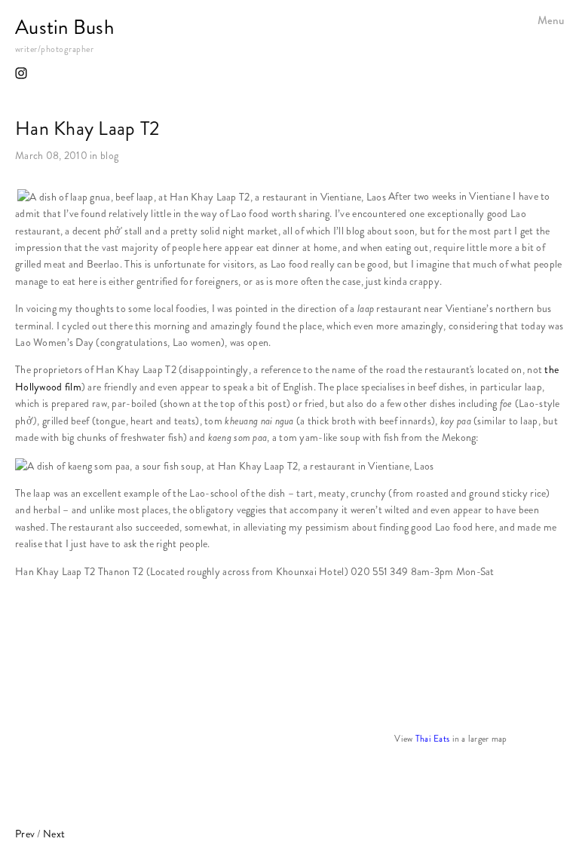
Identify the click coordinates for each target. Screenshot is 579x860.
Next (54, 834)
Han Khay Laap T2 (87, 128)
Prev (25, 834)
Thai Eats (433, 739)
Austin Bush (64, 27)
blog (109, 155)
